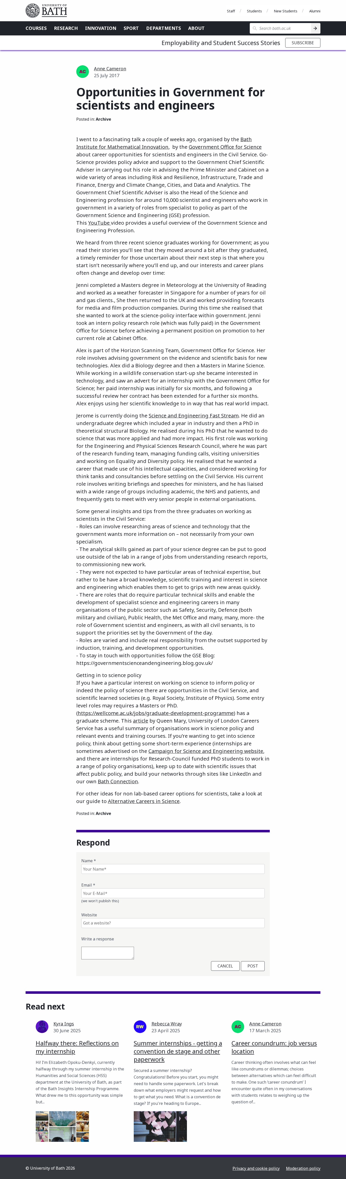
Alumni (314, 11)
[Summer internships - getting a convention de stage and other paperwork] (160, 1126)
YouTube (99, 222)
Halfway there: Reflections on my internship (77, 1047)
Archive (103, 119)
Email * (88, 885)
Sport (131, 28)
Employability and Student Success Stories (221, 42)
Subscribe (303, 43)
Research (66, 28)
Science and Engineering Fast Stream (194, 415)
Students (254, 11)
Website (89, 915)
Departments (163, 28)
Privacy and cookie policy (256, 1168)
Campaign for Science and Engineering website (205, 751)
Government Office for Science (225, 146)
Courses (36, 28)
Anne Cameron (110, 69)
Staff (231, 11)
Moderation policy (303, 1168)
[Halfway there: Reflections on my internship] (62, 1126)
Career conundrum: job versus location (274, 1047)
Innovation (100, 28)
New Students (285, 11)
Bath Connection (118, 781)
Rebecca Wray (166, 1024)
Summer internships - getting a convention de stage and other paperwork (178, 1051)
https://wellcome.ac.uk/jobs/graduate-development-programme (156, 713)
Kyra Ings (63, 1024)
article (140, 720)
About (196, 28)
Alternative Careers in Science (144, 801)
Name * (88, 861)
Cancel (225, 966)
